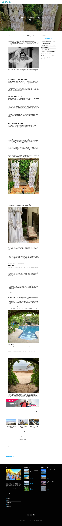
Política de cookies (33, 517)
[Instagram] (34, 515)
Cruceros (8, 496)
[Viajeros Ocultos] (6, 2)
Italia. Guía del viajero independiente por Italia (47, 62)
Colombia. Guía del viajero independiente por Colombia (48, 51)
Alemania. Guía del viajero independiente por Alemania (48, 41)
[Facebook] (28, 515)
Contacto (26, 517)
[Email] (3, 42)
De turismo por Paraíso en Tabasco (23, 427)
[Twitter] (31, 515)
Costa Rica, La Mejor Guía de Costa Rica (46, 53)
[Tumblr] (3, 45)
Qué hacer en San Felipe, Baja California (11, 427)
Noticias (8, 504)
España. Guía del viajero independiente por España (47, 55)
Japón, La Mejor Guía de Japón (45, 64)
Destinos (31, 472)
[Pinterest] (3, 40)
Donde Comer (9, 502)
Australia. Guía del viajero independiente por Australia (48, 45)
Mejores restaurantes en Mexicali (34, 427)
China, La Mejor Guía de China (45, 49)
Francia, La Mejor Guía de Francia (45, 60)
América (8, 411)
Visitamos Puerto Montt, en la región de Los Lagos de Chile (51, 470)
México (13, 411)
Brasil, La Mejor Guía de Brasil (45, 47)
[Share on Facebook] (3, 36)
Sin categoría (9, 506)
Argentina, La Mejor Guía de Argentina (46, 43)
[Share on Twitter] (3, 38)
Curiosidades (9, 498)
